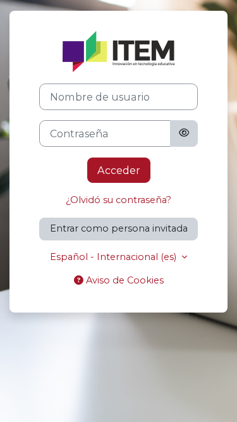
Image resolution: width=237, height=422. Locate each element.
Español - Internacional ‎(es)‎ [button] (114, 257)
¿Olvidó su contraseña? (118, 200)
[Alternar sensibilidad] (184, 133)
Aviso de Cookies (123, 280)
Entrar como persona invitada (119, 228)
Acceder (118, 170)
